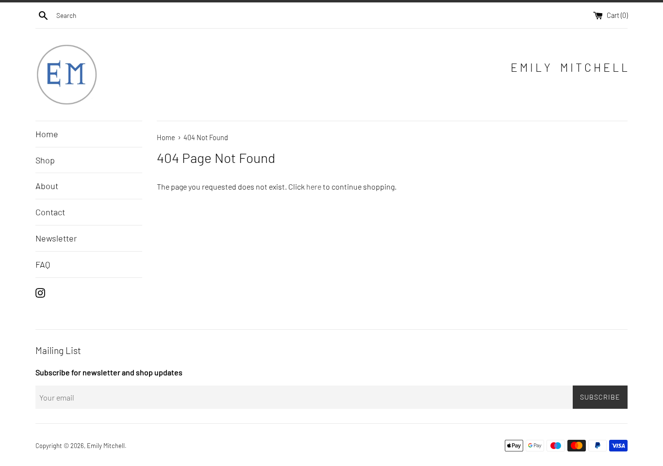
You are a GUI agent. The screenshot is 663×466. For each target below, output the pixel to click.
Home (46, 134)
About (46, 185)
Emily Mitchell (106, 446)
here (313, 186)
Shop (45, 160)
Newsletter (56, 238)
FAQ (42, 264)
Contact (50, 212)
